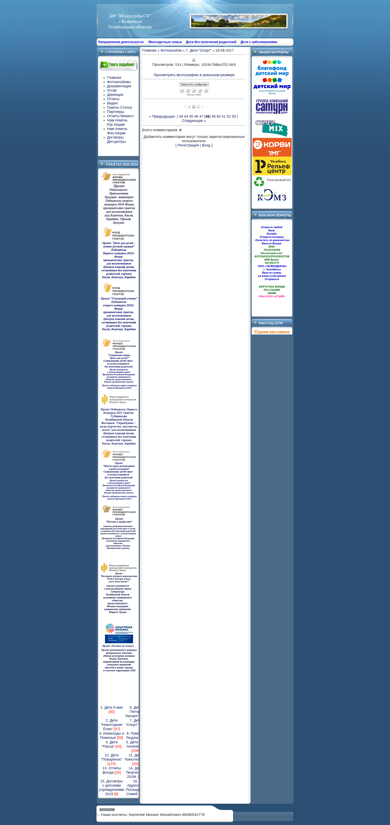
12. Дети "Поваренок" (111, 757)
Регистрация (188, 145)
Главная (149, 50)
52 (229, 116)
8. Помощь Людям (135, 735)
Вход (206, 145)
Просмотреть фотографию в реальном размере (194, 75)
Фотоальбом (171, 50)
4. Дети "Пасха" (110, 744)
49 (213, 116)
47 (201, 116)
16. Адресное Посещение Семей (135, 787)
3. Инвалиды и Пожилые (111, 735)
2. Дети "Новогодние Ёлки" (111, 724)
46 (196, 116)
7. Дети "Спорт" (134, 722)
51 (224, 116)
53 (234, 116)
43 (181, 116)
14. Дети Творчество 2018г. (135, 772)
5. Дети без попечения (135, 744)
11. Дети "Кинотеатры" (135, 757)
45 (191, 116)
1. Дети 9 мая (111, 707)
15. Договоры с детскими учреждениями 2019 (111, 787)
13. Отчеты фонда (111, 770)
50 (219, 116)
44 (186, 116)
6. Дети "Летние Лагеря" (133, 711)
